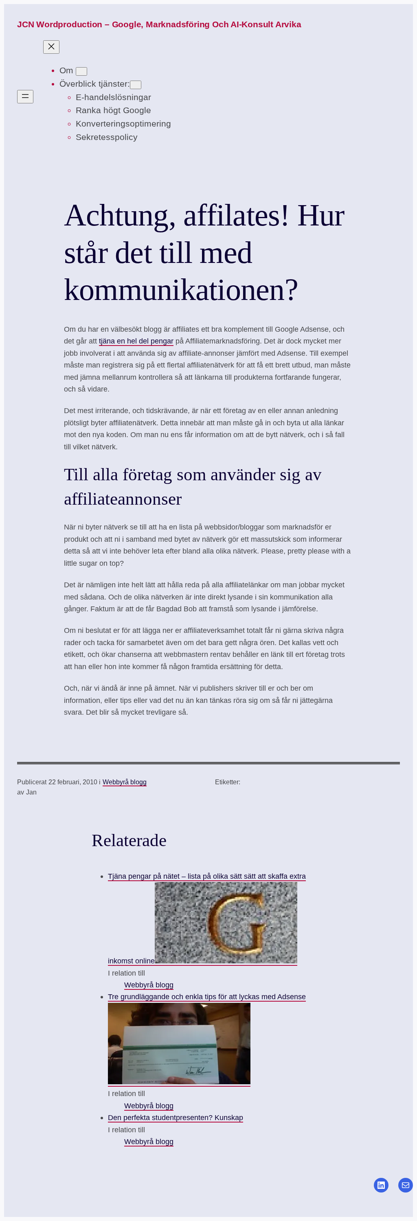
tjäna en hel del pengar (136, 341)
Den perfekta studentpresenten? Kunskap (175, 1117)
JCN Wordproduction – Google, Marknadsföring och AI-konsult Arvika (159, 24)
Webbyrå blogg (125, 782)
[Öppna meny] (25, 96)
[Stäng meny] (51, 47)
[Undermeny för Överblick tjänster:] (135, 85)
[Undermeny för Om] (81, 71)
